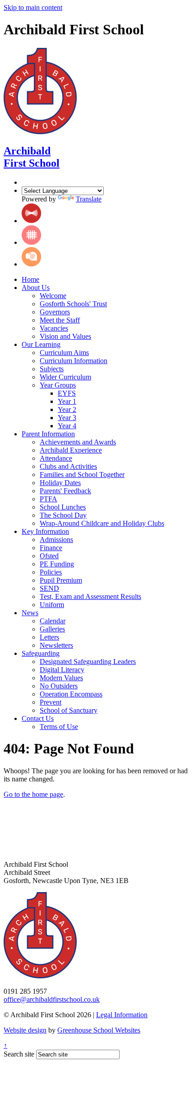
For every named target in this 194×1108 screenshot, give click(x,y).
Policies (51, 572)
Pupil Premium (61, 580)
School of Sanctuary (68, 710)
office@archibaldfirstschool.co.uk (52, 999)
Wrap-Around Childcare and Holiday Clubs (102, 523)
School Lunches (63, 507)
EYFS (67, 393)
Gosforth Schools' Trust (73, 304)
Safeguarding (41, 653)
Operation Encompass (71, 694)
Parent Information (48, 434)
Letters (49, 637)
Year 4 (67, 426)
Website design (25, 1030)
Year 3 (67, 417)
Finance (51, 548)
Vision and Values (65, 336)
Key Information (45, 531)
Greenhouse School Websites (98, 1030)
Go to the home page (33, 794)
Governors (55, 312)
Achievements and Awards (78, 442)
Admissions (56, 539)
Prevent (50, 702)
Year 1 (67, 401)
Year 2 (67, 409)
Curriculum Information (73, 361)
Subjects (52, 369)
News (30, 613)
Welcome (53, 295)
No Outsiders (59, 686)
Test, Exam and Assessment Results (90, 596)
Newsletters (56, 645)
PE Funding (57, 564)
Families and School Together (82, 474)
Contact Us (38, 718)
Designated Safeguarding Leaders (88, 661)
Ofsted (49, 556)
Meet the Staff (60, 320)
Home (30, 279)
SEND (49, 588)
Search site (19, 1054)
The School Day (63, 515)
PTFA (48, 499)
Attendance (56, 458)
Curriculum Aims (64, 352)
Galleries (52, 629)
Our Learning (41, 344)
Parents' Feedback (65, 491)
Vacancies (54, 328)
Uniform (52, 604)
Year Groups (58, 385)
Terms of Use (59, 726)
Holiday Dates (60, 482)
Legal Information (122, 1015)
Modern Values (61, 678)
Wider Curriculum (65, 377)
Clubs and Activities (68, 466)
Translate (89, 199)
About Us (36, 287)
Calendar (52, 621)
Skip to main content (33, 7)
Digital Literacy (62, 669)
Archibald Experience (71, 450)
